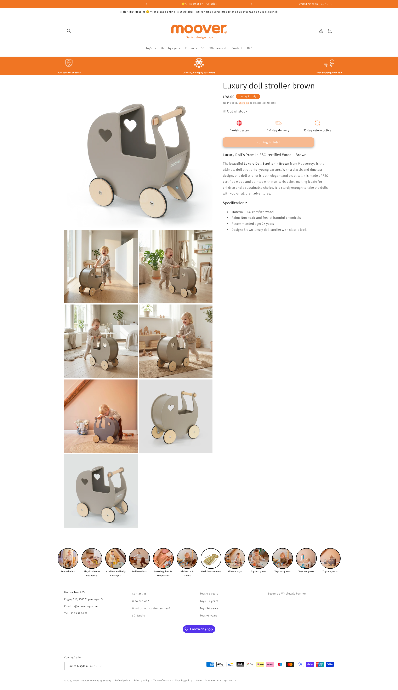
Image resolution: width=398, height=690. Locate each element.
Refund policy (122, 680)
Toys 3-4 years (209, 608)
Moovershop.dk (81, 680)
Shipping (244, 102)
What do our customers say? (151, 608)
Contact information (207, 680)
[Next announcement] (251, 4)
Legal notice (229, 680)
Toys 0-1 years (209, 593)
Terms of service (162, 680)
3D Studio (138, 615)
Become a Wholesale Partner (287, 593)
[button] (68, 30)
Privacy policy (141, 680)
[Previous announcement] (146, 4)
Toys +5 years (208, 615)
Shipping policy (183, 680)
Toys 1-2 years (209, 601)
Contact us (139, 593)
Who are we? (140, 601)
